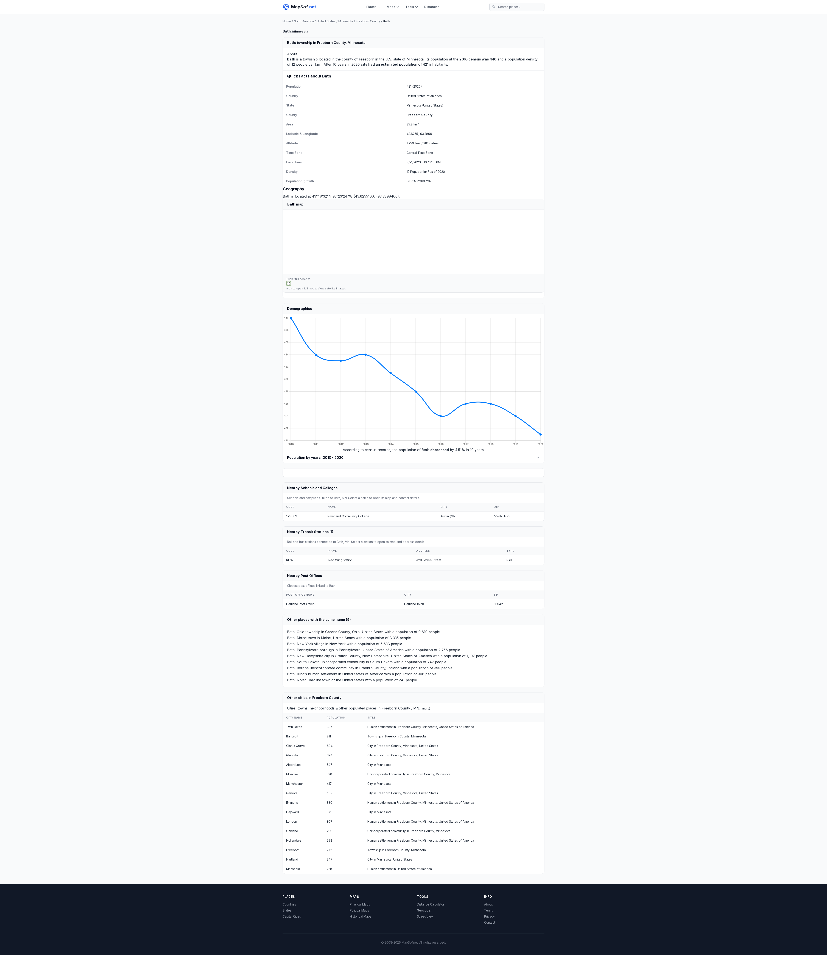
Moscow (292, 774)
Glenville (292, 755)
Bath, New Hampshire (305, 656)
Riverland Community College (348, 516)
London (291, 821)
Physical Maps (360, 904)
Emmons (292, 802)
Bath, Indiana (298, 668)
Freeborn (366, 59)
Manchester (294, 783)
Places (371, 7)
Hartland (292, 859)
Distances (431, 7)
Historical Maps (360, 916)
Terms (488, 910)
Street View (425, 916)
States (287, 910)
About (488, 904)
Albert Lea (293, 764)
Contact (489, 922)
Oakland (292, 831)
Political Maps (359, 910)
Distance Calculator (430, 904)
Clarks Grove (295, 746)
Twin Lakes (294, 727)
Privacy (489, 916)
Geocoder (424, 910)
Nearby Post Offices (304, 575)
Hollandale (293, 840)
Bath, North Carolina (304, 680)
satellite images (335, 288)
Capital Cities (292, 916)
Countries (289, 904)
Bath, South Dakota (303, 662)
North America (304, 21)
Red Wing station (340, 560)
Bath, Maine (297, 638)
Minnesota (345, 21)
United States (326, 21)
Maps (391, 7)
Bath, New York (300, 644)
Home (287, 21)
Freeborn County (368, 21)
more (425, 708)
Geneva (291, 793)
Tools (410, 7)
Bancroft (292, 736)
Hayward (292, 812)
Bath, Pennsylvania (303, 650)
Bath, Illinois (297, 674)
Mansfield (293, 869)
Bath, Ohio (295, 632)
